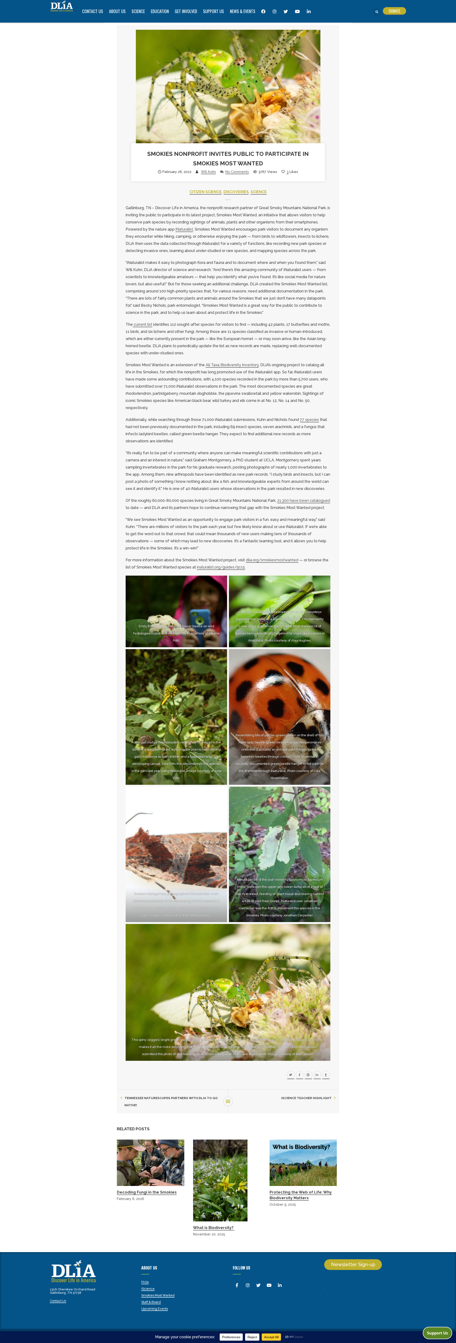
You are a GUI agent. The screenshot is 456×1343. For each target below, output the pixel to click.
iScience (148, 1288)
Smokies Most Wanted (158, 1295)
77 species (309, 419)
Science (259, 192)
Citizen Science (206, 192)
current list (142, 324)
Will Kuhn (208, 172)
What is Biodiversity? (213, 1227)
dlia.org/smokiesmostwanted (272, 560)
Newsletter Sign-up (353, 1264)
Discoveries (236, 192)
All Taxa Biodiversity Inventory (232, 365)
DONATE (394, 11)
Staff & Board (151, 1302)
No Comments (237, 172)
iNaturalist (184, 229)
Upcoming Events (154, 1308)
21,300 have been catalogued (303, 500)
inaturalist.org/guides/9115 (221, 567)
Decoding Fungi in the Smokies (147, 1192)
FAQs (145, 1282)
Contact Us (58, 1301)
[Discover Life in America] (62, 6)
